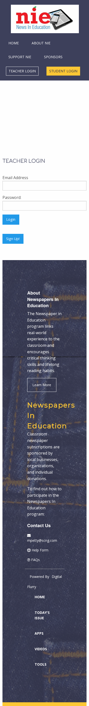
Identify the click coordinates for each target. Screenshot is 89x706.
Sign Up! (13, 238)
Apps (39, 633)
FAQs (35, 559)
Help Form (40, 550)
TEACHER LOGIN (22, 71)
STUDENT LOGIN (63, 71)
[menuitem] (43, 19)
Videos (41, 649)
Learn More (41, 384)
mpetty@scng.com (42, 540)
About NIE (41, 43)
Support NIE (19, 56)
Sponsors (53, 56)
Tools (40, 664)
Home (13, 43)
